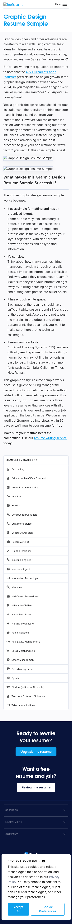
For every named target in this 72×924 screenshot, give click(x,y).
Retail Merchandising (23, 650)
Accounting (18, 469)
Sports (15, 678)
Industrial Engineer (22, 560)
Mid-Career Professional (25, 596)
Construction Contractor (25, 514)
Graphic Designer (21, 551)
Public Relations (20, 632)
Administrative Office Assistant (29, 478)
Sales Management (22, 669)
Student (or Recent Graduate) (28, 687)
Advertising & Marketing (25, 487)
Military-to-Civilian (21, 605)
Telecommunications (23, 705)
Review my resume (36, 787)
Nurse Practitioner (22, 614)
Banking (16, 505)
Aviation (16, 496)
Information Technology (25, 578)
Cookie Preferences (47, 909)
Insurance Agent (21, 569)
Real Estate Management (26, 641)
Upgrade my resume (36, 752)
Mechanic (17, 587)
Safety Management (23, 660)
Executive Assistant (22, 532)
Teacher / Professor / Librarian (28, 696)
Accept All (18, 909)
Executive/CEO (20, 542)
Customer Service (22, 523)
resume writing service (50, 438)
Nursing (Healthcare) (23, 623)
